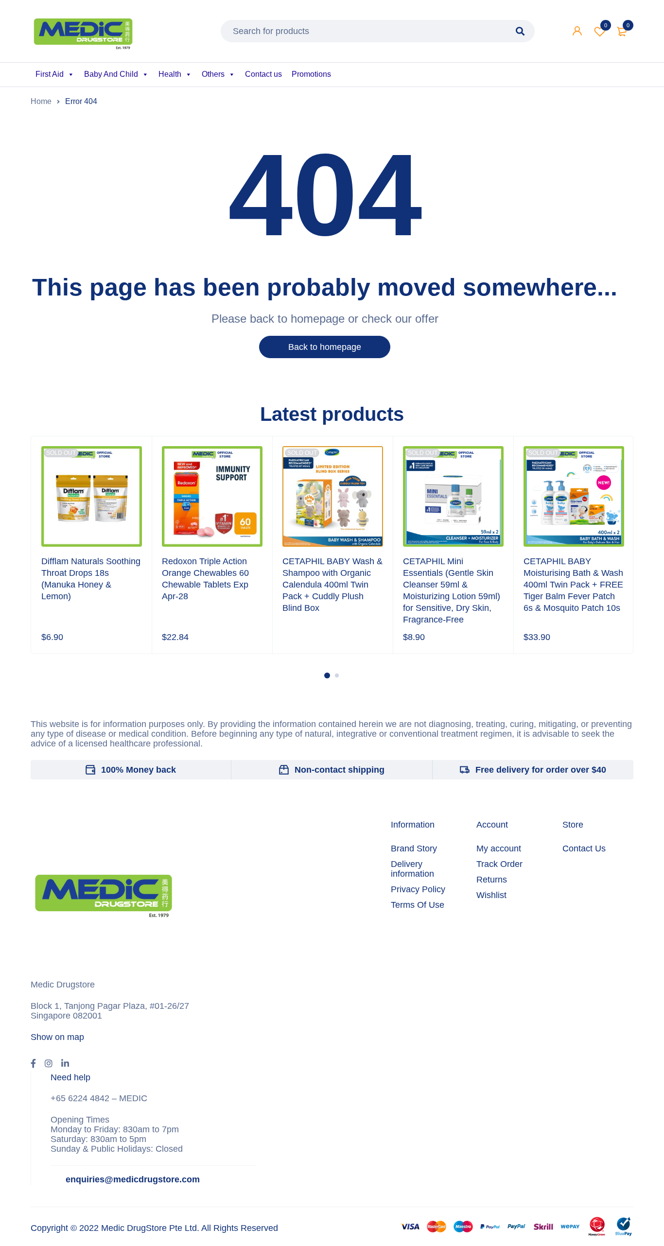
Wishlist (605, 25)
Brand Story (414, 848)
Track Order (499, 864)
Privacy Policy (418, 889)
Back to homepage (324, 347)
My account (498, 848)
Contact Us (584, 848)
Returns (491, 879)
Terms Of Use (417, 905)
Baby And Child (111, 74)
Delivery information (412, 869)
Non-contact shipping (339, 770)
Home (41, 101)
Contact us (263, 74)
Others (213, 74)
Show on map (57, 1037)
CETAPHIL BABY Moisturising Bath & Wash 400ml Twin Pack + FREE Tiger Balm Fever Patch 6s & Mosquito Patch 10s (573, 584)
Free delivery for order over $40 (540, 770)
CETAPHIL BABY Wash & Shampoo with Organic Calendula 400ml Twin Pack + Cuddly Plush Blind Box (332, 584)
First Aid (49, 74)
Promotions (311, 74)
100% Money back (138, 770)
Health (169, 74)
